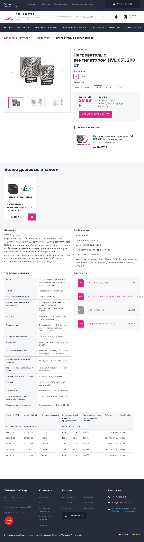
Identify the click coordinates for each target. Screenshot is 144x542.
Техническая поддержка (44, 509)
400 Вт (119, 88)
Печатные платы (133, 27)
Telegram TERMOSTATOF (10, 5)
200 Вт (98, 88)
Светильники (98, 27)
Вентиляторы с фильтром (74, 27)
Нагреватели (23, 27)
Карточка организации (14, 513)
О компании (32, 4)
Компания (45, 491)
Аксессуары (114, 27)
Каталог (8, 27)
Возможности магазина (82, 4)
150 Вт (87, 88)
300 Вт (109, 88)
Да (76, 76)
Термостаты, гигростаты (46, 27)
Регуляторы (67, 502)
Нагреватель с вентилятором (75, 38)
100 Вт (77, 88)
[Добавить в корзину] (32, 217)
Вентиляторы (68, 497)
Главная (9, 38)
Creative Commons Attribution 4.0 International (64, 535)
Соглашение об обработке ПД (17, 507)
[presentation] (12, 73)
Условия (46, 4)
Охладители (89, 497)
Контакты (43, 525)
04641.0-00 (88, 17)
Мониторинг (89, 502)
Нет (84, 76)
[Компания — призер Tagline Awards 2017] (8, 520)
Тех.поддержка (60, 4)
